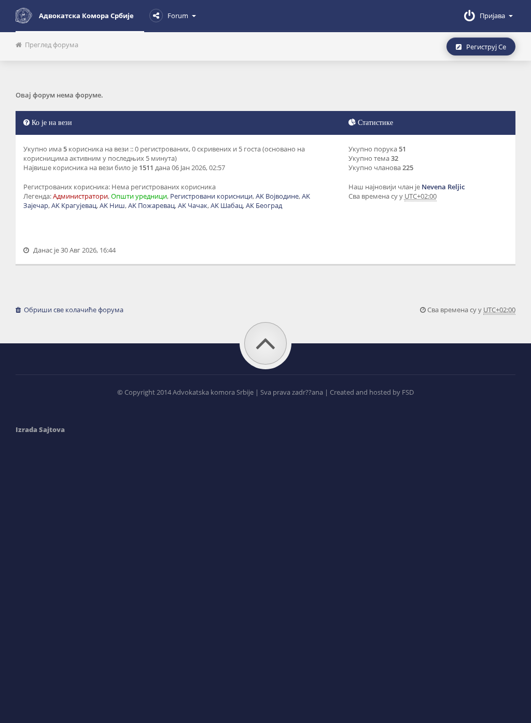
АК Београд (264, 205)
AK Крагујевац (73, 205)
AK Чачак (192, 205)
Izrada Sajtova (40, 429)
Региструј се (484, 46)
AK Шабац (227, 205)
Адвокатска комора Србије (86, 15)
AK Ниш (112, 205)
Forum (177, 15)
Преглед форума (50, 44)
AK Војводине (277, 196)
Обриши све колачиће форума (72, 309)
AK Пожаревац (151, 205)
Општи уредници (139, 196)
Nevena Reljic (443, 186)
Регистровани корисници (211, 196)
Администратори (80, 196)
